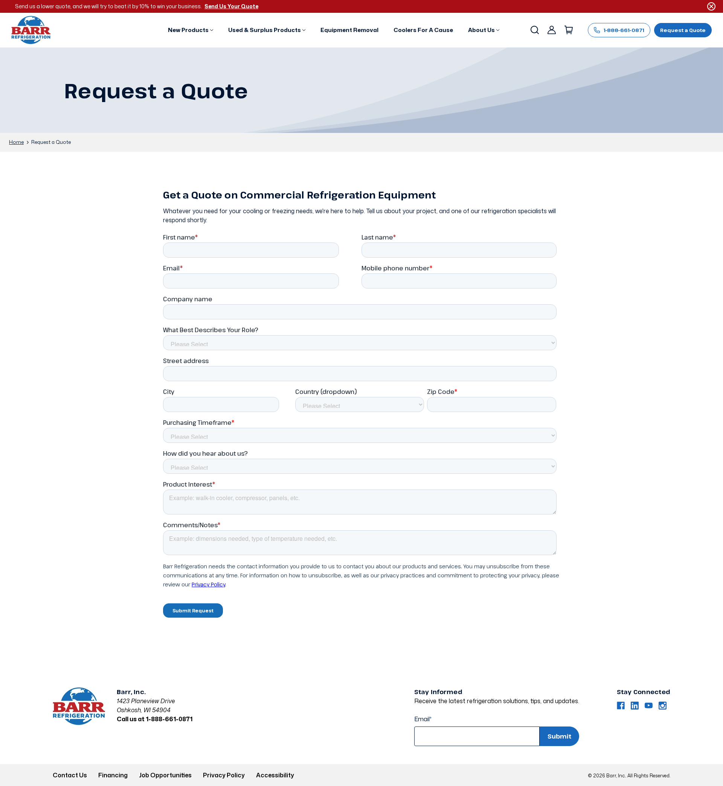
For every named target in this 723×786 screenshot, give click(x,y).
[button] (190, 30)
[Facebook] (621, 706)
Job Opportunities (165, 775)
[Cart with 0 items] (568, 30)
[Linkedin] (635, 706)
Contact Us (70, 775)
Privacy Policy (224, 775)
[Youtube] (649, 706)
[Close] (711, 6)
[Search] (534, 30)
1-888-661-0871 (624, 30)
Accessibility (275, 775)
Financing (113, 775)
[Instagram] (663, 706)
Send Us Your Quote (231, 6)
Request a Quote (683, 30)
